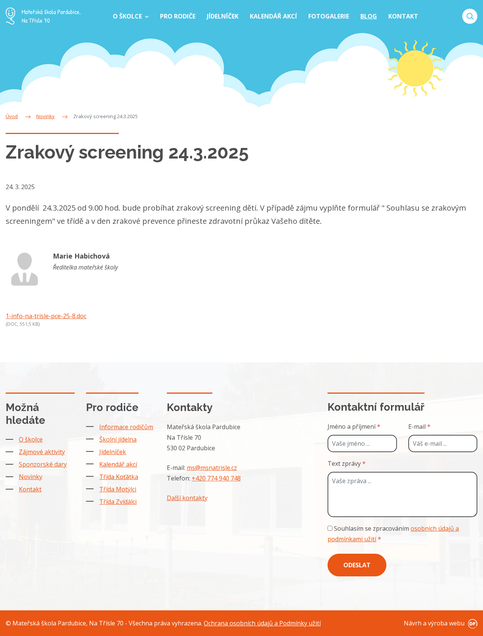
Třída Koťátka (118, 477)
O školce (31, 439)
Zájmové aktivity (42, 452)
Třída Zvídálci (118, 501)
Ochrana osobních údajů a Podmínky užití (262, 623)
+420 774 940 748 (216, 478)
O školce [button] (128, 16)
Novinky (30, 477)
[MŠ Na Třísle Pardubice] (43, 16)
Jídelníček (112, 452)
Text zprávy (347, 463)
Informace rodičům (126, 427)
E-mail (419, 426)
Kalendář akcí (118, 464)
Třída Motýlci (117, 489)
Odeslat (357, 565)
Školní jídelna (118, 439)
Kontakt (30, 489)
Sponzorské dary (43, 464)
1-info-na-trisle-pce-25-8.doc (46, 316)
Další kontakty (187, 498)
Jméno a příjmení (354, 426)
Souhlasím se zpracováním (393, 533)
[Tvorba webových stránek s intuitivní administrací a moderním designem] (471, 623)
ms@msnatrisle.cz (212, 468)
